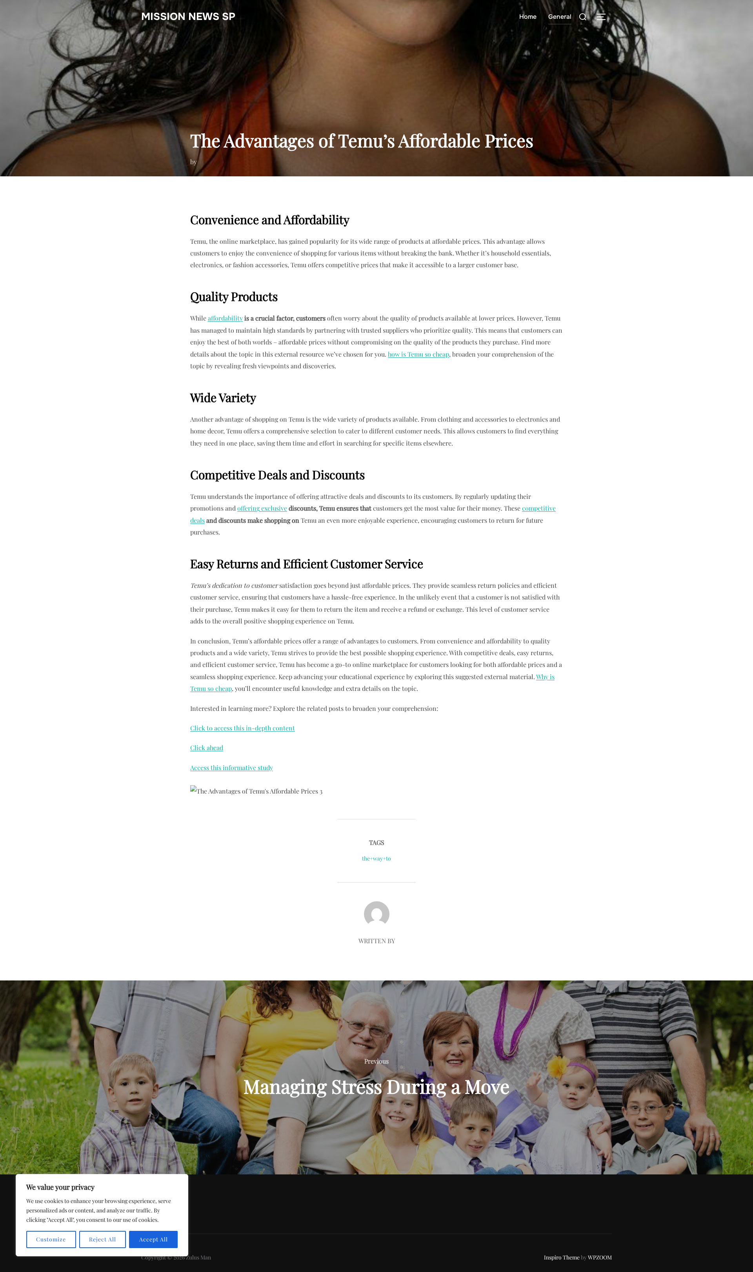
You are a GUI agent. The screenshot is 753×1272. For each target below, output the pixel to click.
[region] (102, 1215)
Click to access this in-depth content (242, 728)
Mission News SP (188, 16)
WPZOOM (600, 1257)
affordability (225, 318)
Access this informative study (231, 767)
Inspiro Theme (562, 1257)
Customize (51, 1239)
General (559, 17)
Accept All (153, 1239)
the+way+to (376, 858)
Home (528, 17)
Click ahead (206, 747)
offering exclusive (262, 508)
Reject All (102, 1239)
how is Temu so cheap (418, 354)
